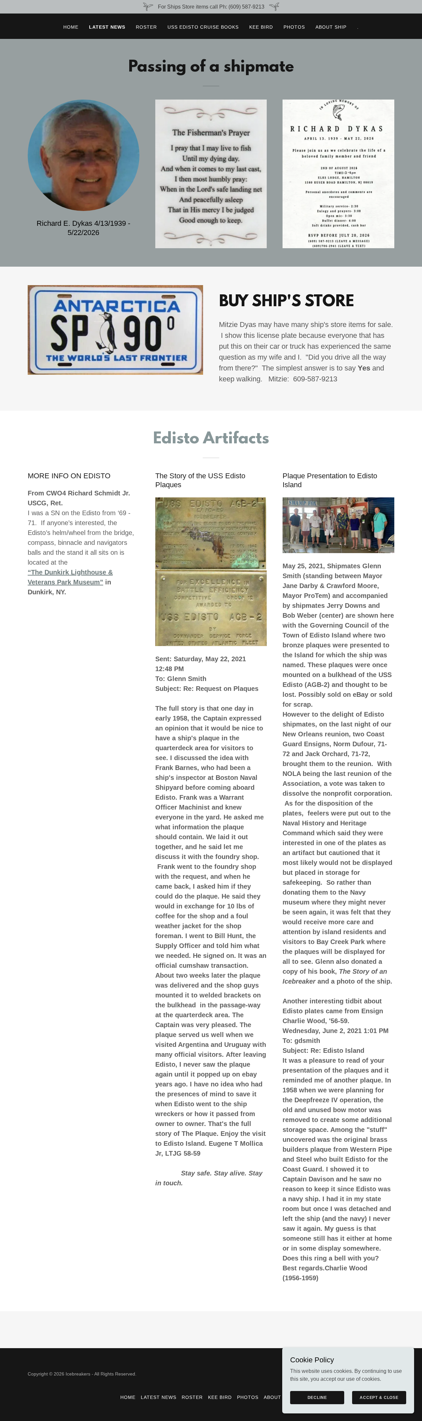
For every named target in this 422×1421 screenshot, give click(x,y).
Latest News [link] (107, 27)
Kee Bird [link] (261, 27)
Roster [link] (146, 27)
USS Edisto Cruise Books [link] (203, 27)
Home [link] (70, 27)
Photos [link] (294, 27)
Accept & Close (379, 1397)
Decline (317, 1397)
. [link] (358, 27)
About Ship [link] (331, 27)
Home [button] (128, 1397)
